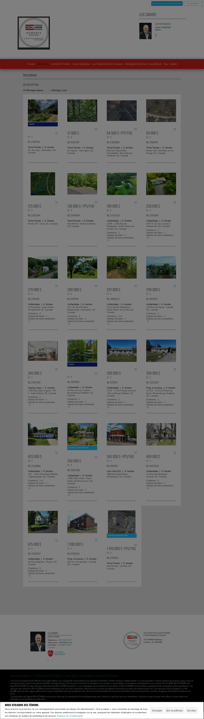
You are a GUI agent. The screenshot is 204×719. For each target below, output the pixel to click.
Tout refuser (191, 710)
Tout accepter (157, 710)
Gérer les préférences (174, 710)
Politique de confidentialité (70, 715)
